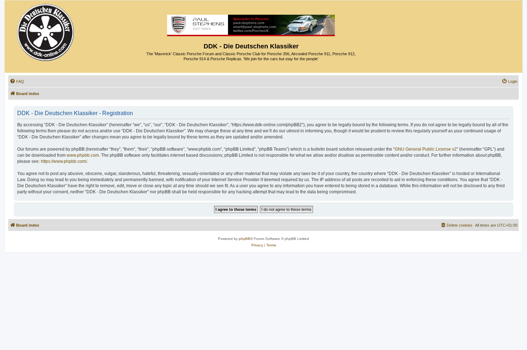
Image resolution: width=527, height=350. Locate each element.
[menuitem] (17, 81)
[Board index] (46, 30)
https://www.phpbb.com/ (64, 161)
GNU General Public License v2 (426, 149)
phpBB (244, 239)
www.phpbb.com (83, 155)
